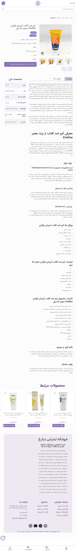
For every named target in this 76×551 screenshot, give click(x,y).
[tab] (68, 78)
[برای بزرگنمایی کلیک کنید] (68, 53)
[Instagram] (30, 526)
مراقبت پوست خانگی (62, 18)
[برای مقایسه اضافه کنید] (64, 69)
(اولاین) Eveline (9, 91)
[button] (58, 425)
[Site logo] (38, 3)
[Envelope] (35, 526)
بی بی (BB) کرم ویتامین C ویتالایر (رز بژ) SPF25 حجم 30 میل (38, 414)
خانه (71, 18)
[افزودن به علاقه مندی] (70, 69)
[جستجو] (3, 9)
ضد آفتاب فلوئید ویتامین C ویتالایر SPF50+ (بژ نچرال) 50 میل (13, 414)
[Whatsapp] (45, 526)
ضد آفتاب (52, 18)
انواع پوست (33, 35)
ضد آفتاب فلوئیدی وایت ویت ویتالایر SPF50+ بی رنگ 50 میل (62, 414)
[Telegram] (40, 526)
